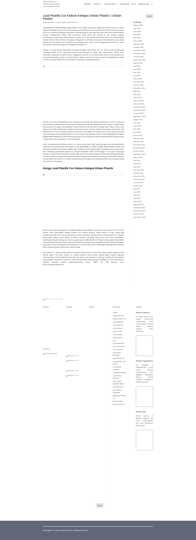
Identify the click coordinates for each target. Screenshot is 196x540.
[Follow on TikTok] (72, 335)
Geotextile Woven (49, 336)
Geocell (46, 324)
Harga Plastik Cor (95, 411)
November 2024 (139, 88)
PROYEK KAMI (124, 4)
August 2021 (137, 186)
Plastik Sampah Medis (51, 316)
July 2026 (136, 28)
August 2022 (138, 157)
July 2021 (136, 189)
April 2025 (137, 76)
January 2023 (138, 142)
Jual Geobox (94, 420)
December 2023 (139, 107)
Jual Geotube (94, 442)
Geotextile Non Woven (51, 340)
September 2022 (139, 154)
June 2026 (137, 32)
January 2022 (138, 173)
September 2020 (139, 217)
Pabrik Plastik (94, 493)
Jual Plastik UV (94, 479)
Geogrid (46, 328)
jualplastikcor (50, 22)
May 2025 (136, 72)
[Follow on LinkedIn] (67, 335)
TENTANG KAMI (109, 4)
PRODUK (97, 4)
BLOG (134, 4)
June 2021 (136, 192)
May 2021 (136, 195)
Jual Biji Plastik (94, 414)
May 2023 (136, 129)
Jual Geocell (94, 423)
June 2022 (137, 164)
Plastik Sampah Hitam (51, 343)
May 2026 (136, 35)
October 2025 (138, 57)
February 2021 (138, 205)
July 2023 (136, 123)
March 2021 (137, 201)
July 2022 (136, 160)
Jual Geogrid (94, 427)
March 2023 (137, 135)
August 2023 (138, 120)
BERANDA (87, 4)
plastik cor (115, 42)
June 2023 (137, 126)
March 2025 (137, 79)
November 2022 (139, 148)
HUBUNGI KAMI (143, 4)
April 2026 (137, 38)
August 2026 (138, 25)
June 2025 (137, 69)
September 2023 (139, 116)
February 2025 (138, 82)
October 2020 (138, 214)
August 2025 (138, 63)
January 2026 (138, 47)
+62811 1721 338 (100, 262)
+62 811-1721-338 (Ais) (74, 325)
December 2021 (139, 176)
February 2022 (138, 170)
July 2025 (136, 66)
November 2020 (139, 211)
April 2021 (136, 198)
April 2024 (137, 94)
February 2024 (138, 101)
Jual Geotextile (95, 439)
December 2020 (139, 208)
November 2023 (139, 110)
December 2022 (139, 145)
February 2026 (138, 44)
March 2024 (137, 98)
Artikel (91, 405)
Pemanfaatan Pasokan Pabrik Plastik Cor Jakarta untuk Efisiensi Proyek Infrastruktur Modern (96, 338)
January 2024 (138, 104)
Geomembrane (48, 320)
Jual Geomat (94, 430)
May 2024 (136, 91)
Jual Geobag (94, 417)
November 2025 (139, 54)
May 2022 (136, 167)
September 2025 (139, 60)
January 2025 (138, 85)
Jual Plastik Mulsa (96, 465)
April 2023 (137, 132)
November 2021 (139, 179)
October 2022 (138, 151)
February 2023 (138, 139)
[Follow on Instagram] (67, 339)
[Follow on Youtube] (80, 335)
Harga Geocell (94, 408)
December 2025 (139, 50)
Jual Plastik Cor (72, 22)
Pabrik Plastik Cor (95, 496)
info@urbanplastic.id (56, 265)
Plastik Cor (47, 313)
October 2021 (138, 183)
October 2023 (138, 113)
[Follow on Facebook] (76, 335)
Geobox (46, 332)
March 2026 (137, 41)
